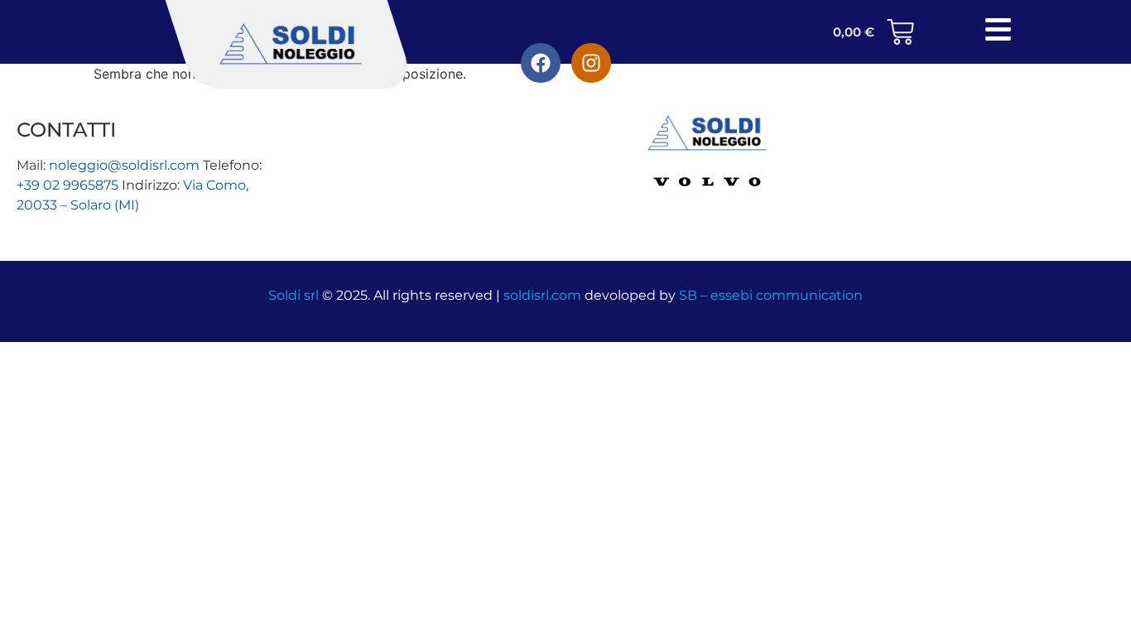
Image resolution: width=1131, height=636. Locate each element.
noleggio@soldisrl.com (124, 165)
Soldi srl (293, 295)
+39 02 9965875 (67, 185)
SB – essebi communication (771, 295)
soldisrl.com (542, 295)
